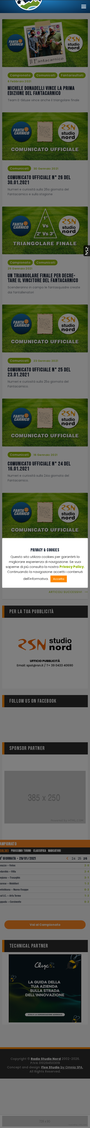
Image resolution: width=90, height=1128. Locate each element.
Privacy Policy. (72, 566)
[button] (83, 6)
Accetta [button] (58, 579)
